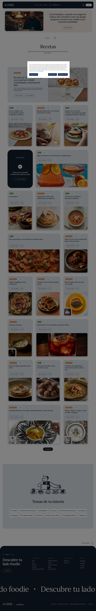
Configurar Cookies (33, 74)
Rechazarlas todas (52, 74)
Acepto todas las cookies (62, 74)
